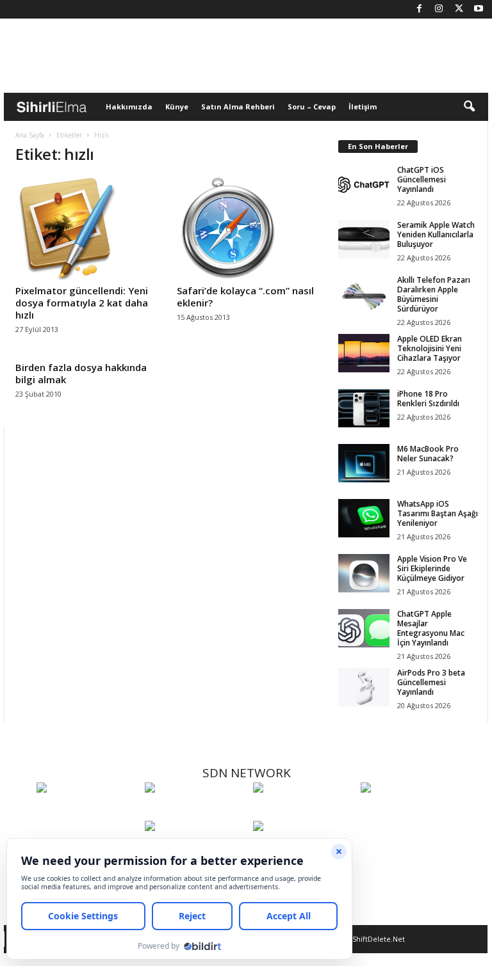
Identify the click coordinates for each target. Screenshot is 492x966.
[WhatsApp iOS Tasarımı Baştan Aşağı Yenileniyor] (364, 518)
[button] (469, 107)
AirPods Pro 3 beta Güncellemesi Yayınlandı (431, 682)
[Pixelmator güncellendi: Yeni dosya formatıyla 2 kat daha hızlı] (85, 228)
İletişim (362, 106)
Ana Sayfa (29, 135)
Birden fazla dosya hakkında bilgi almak (81, 373)
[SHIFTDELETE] (87, 811)
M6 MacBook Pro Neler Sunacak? (428, 453)
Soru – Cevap (312, 106)
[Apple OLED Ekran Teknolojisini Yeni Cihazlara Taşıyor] (364, 353)
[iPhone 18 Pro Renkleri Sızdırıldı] (364, 408)
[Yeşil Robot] (304, 811)
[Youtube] (478, 9)
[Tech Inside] (412, 811)
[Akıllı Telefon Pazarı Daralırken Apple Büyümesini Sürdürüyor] (364, 294)
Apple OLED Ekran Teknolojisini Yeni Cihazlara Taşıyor (429, 348)
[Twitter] (458, 9)
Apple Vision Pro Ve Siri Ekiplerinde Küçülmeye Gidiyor (432, 568)
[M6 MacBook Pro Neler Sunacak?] (364, 463)
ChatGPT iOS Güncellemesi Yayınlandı (421, 179)
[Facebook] (419, 9)
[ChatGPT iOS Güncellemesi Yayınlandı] (364, 184)
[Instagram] (439, 9)
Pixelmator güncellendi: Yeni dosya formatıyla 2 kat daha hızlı (81, 302)
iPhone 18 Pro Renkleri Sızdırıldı (428, 398)
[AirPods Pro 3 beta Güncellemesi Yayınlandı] (364, 687)
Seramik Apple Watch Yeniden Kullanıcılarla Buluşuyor (436, 234)
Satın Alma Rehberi (238, 106)
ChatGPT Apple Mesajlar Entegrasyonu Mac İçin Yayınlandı (430, 628)
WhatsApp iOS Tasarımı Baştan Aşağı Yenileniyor (437, 513)
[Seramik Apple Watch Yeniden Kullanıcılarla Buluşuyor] (364, 239)
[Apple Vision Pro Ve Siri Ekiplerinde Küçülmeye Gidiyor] (364, 573)
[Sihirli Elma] (196, 811)
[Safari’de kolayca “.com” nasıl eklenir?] (246, 228)
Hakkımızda (129, 106)
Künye (176, 106)
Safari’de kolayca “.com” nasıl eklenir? (245, 296)
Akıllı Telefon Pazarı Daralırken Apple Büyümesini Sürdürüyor (433, 294)
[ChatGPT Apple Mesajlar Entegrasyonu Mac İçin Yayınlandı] (364, 628)
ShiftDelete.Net (378, 939)
